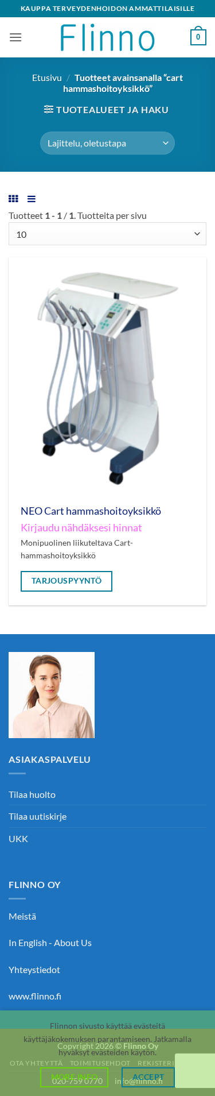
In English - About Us (50, 942)
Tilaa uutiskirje (38, 816)
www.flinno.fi (35, 995)
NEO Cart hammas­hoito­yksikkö (91, 511)
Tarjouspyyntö (67, 580)
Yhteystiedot (34, 969)
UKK (18, 838)
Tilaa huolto (32, 794)
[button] (15, 37)
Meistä (22, 915)
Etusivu (47, 77)
